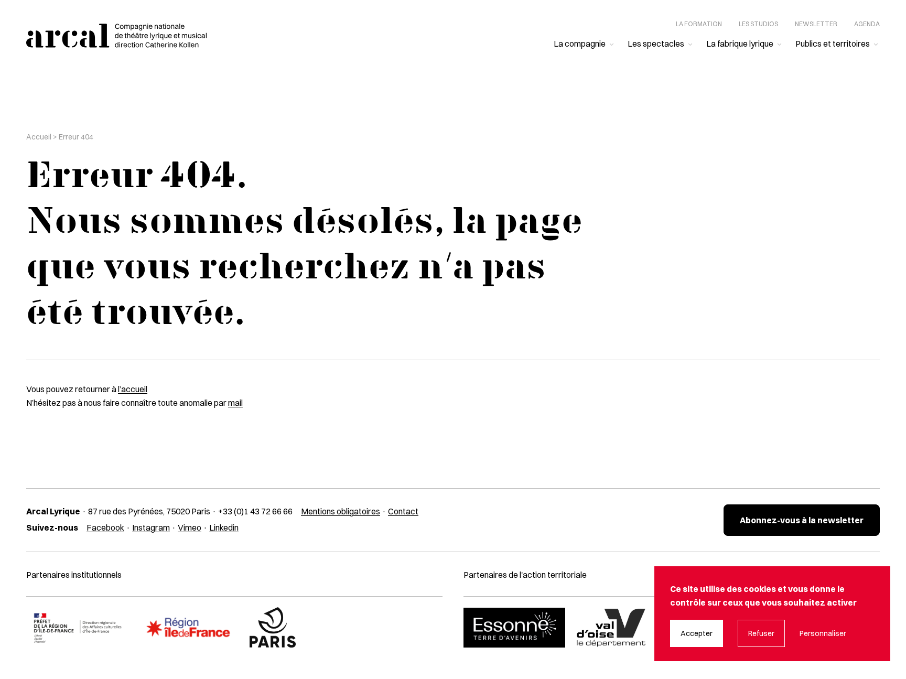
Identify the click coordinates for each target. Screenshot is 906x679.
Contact (403, 511)
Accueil (38, 137)
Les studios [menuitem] (758, 24)
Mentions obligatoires (340, 511)
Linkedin (224, 527)
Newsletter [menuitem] (816, 24)
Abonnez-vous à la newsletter (802, 520)
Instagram (151, 527)
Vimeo (189, 527)
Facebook (105, 527)
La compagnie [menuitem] (580, 43)
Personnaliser (823, 633)
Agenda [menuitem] (867, 24)
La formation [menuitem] (699, 24)
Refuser (761, 633)
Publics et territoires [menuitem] (832, 43)
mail (235, 402)
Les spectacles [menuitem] (656, 43)
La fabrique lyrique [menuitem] (739, 43)
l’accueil (132, 389)
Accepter (697, 633)
